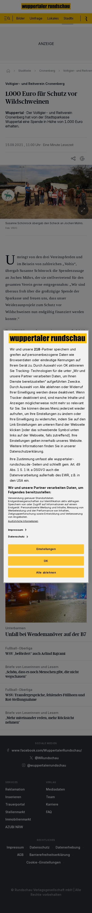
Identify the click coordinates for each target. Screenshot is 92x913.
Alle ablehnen (46, 572)
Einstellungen (46, 548)
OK (46, 560)
